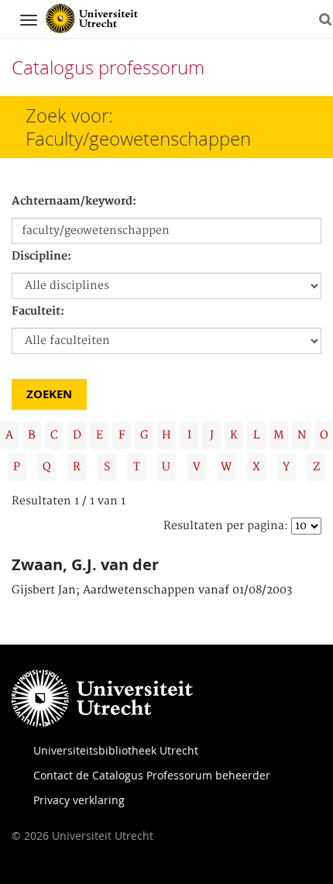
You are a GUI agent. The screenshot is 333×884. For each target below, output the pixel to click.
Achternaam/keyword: (74, 201)
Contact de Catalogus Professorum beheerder (151, 775)
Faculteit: (38, 311)
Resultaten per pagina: (225, 526)
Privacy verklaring (79, 800)
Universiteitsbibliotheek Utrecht (115, 750)
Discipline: (41, 256)
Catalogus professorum (108, 67)
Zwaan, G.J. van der (85, 564)
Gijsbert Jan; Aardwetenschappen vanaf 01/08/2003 (152, 590)
